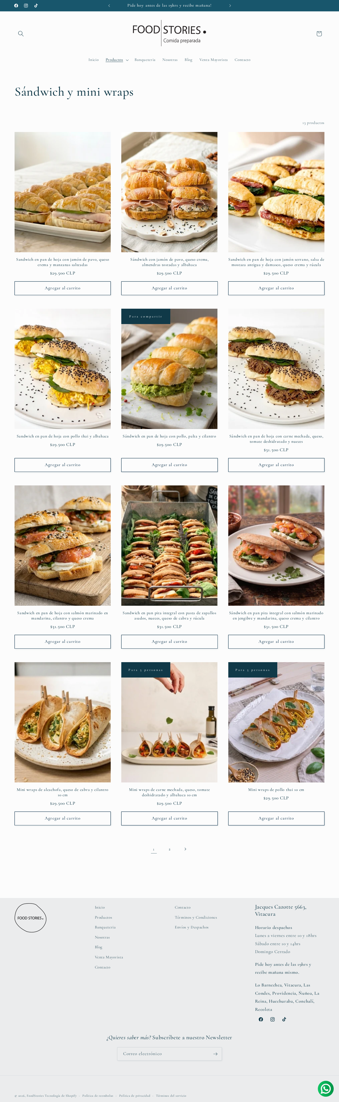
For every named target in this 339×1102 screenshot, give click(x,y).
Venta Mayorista (109, 957)
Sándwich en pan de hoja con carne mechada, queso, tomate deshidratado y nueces (276, 439)
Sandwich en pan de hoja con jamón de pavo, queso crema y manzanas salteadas (62, 262)
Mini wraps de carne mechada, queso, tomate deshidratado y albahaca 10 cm (169, 792)
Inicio (100, 907)
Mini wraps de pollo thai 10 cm (276, 789)
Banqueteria (105, 927)
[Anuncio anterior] (109, 5)
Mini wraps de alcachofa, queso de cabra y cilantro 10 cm (63, 792)
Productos (103, 917)
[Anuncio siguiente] (230, 5)
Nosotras (102, 937)
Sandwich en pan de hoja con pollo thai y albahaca (63, 436)
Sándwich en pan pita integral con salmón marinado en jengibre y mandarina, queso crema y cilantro (276, 615)
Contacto (102, 967)
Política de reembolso (97, 1095)
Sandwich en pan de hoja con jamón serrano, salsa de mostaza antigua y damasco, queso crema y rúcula (276, 262)
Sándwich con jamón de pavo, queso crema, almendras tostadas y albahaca (169, 262)
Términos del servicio (171, 1095)
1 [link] (154, 849)
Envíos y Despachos (192, 927)
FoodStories (35, 1095)
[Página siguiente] (185, 849)
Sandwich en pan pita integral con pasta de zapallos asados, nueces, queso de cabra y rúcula (169, 615)
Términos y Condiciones (196, 917)
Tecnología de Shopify (61, 1095)
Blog (99, 947)
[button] (21, 33)
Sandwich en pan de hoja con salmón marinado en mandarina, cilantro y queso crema (62, 615)
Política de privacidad (134, 1095)
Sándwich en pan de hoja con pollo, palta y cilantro (169, 436)
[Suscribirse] (215, 1054)
